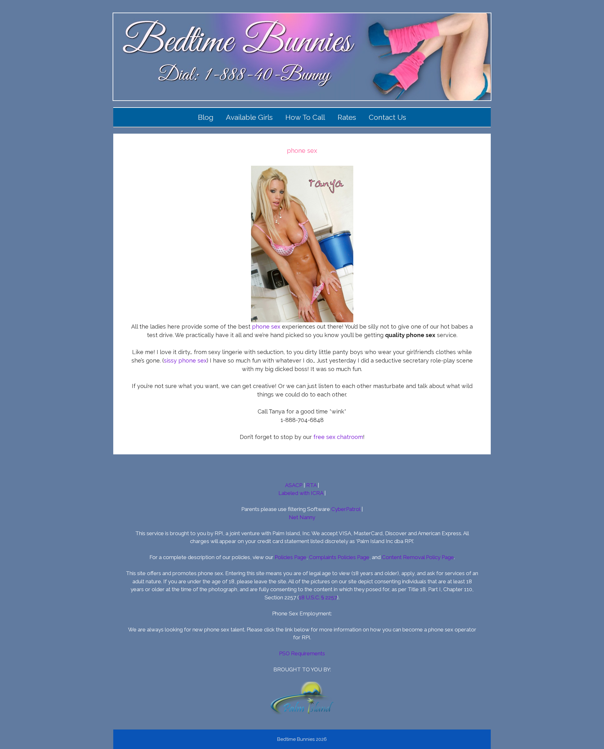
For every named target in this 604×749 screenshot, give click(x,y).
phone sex (266, 326)
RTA (311, 485)
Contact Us (387, 117)
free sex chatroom (338, 437)
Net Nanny (302, 517)
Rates (347, 117)
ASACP (293, 485)
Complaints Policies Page (339, 557)
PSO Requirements (302, 653)
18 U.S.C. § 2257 (318, 597)
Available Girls (249, 117)
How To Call (305, 117)
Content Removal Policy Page (418, 557)
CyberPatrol (345, 509)
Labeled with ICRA (300, 493)
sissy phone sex (185, 360)
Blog (205, 117)
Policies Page (290, 557)
